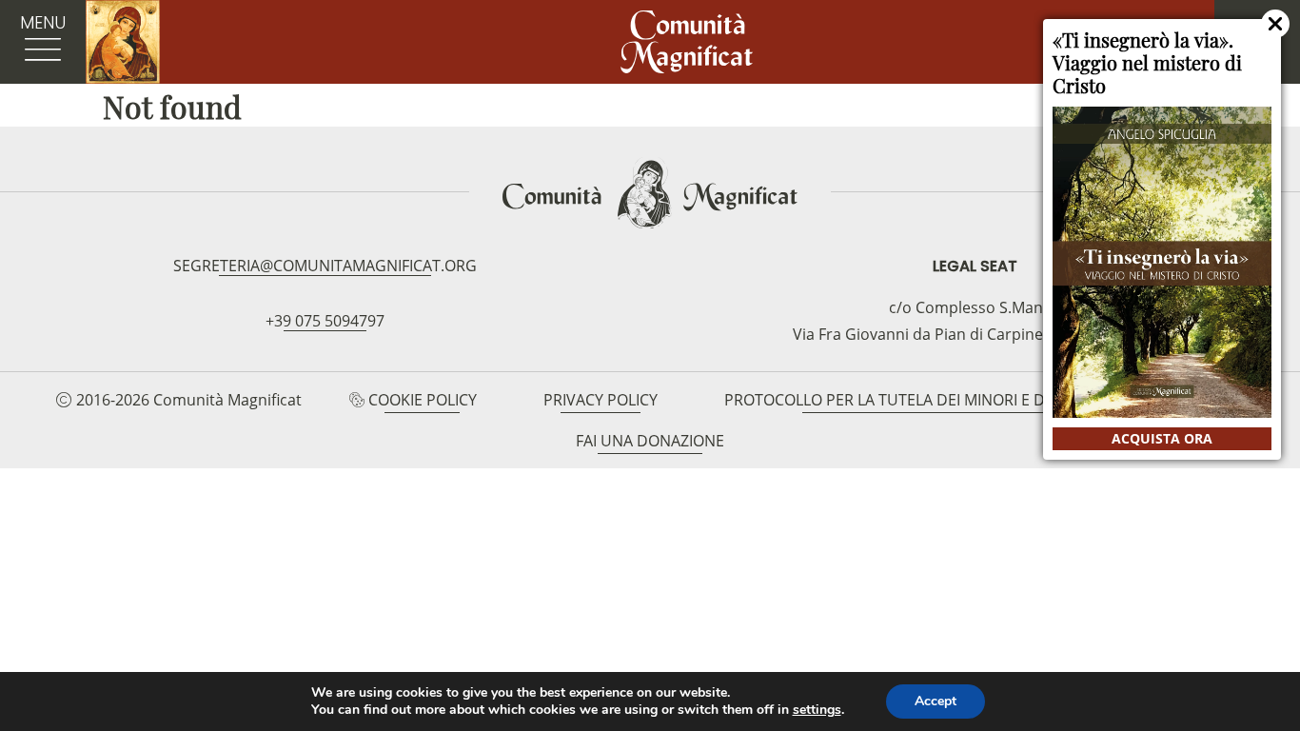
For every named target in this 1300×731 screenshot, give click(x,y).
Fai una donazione (650, 440)
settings (817, 710)
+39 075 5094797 (325, 320)
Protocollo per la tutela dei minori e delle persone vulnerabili (984, 399)
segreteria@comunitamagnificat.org (325, 265)
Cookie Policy (422, 399)
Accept (935, 701)
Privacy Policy (600, 399)
